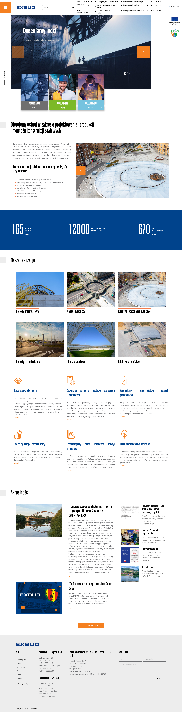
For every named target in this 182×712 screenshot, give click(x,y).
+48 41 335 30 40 (46, 663)
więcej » (71, 576)
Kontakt (20, 678)
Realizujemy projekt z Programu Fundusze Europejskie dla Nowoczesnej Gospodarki (153, 509)
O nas (19, 663)
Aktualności (21, 667)
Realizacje (20, 671)
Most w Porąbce (147, 567)
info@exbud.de (75, 669)
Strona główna (22, 660)
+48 (40, 688)
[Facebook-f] (176, 55)
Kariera (19, 674)
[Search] (73, 7)
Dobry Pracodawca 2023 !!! (151, 549)
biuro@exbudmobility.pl (48, 691)
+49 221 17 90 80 (76, 666)
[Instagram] (26, 684)
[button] (5, 7)
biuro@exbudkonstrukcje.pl (50, 665)
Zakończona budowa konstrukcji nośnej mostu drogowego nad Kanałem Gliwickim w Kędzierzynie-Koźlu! (90, 511)
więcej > (34, 53)
